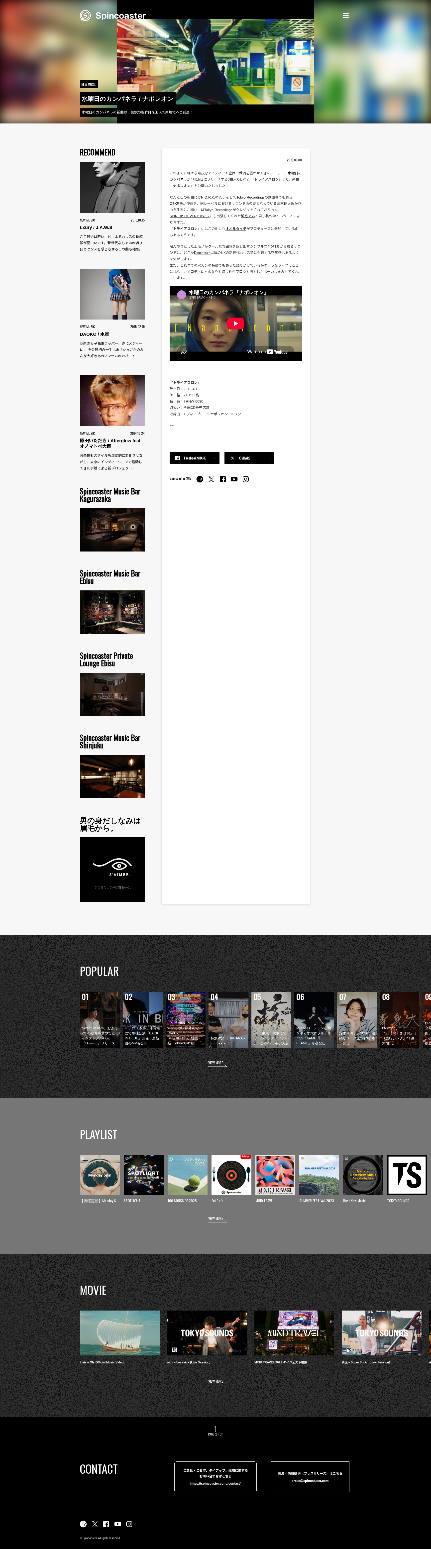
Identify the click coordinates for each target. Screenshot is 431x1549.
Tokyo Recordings (250, 197)
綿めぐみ (248, 216)
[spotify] (200, 482)
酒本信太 (284, 204)
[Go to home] (113, 15)
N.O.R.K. (208, 197)
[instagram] (246, 482)
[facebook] (223, 482)
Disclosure (202, 253)
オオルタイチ (235, 229)
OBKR (174, 204)
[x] (211, 482)
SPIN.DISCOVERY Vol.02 (190, 216)
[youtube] (234, 482)
